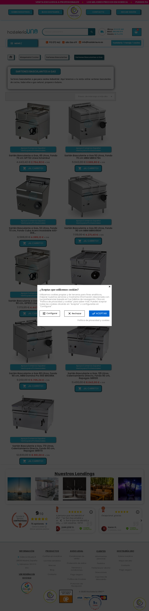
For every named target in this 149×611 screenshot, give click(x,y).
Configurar (49, 313)
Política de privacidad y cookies (93, 320)
